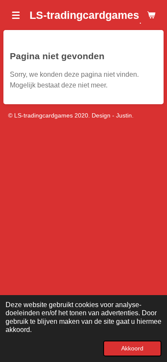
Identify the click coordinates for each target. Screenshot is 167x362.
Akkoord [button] (132, 348)
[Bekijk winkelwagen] (151, 15)
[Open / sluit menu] (15, 15)
